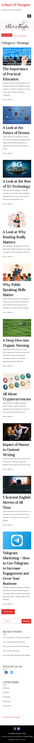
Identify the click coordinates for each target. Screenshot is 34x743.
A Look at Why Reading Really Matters (14, 237)
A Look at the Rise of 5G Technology (17, 646)
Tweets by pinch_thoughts (11, 717)
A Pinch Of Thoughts (15, 5)
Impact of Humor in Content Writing (16, 449)
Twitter (11, 672)
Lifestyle (7, 697)
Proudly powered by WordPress (12, 736)
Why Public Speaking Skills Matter (14, 289)
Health (7, 692)
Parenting (8, 706)
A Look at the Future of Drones (15, 642)
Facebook (6, 672)
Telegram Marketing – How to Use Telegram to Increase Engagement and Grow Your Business (16, 568)
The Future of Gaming (12, 651)
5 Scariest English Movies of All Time (17, 502)
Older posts (9, 612)
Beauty (7, 688)
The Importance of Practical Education (15, 74)
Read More (7, 99)
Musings (7, 701)
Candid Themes (20, 739)
